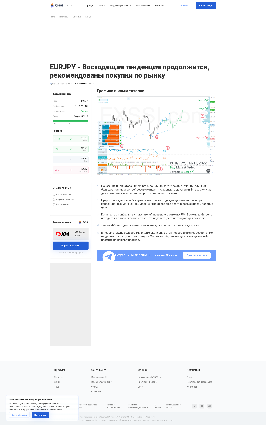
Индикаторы (99, 377)
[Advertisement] (133, 39)
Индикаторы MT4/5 (120, 5)
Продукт (90, 5)
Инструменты (143, 5)
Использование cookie (173, 406)
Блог (140, 386)
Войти (184, 5)
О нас (189, 377)
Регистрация (206, 5)
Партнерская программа (199, 382)
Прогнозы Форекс (147, 382)
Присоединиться (197, 255)
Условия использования (114, 406)
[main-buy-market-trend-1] (156, 136)
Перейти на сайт (70, 245)
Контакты (192, 386)
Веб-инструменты (101, 382)
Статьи (94, 386)
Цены (102, 5)
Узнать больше (19, 415)
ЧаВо (56, 386)
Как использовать (64, 195)
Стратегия (96, 391)
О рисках (158, 406)
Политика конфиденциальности (138, 406)
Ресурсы (159, 5)
